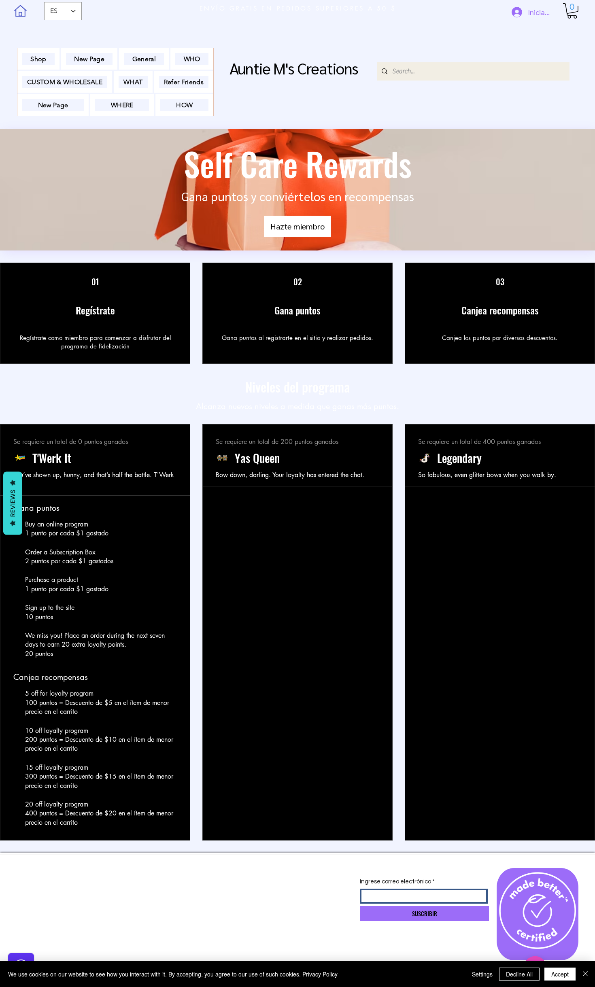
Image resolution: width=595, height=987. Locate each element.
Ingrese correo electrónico (395, 882)
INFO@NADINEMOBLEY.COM (231, 884)
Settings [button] (482, 974)
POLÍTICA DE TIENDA (126, 899)
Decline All (519, 974)
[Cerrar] (585, 974)
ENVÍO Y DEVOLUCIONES (132, 883)
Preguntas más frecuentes (131, 931)
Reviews (12, 503)
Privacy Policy (320, 974)
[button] (572, 11)
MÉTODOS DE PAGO (127, 915)
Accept (560, 974)
